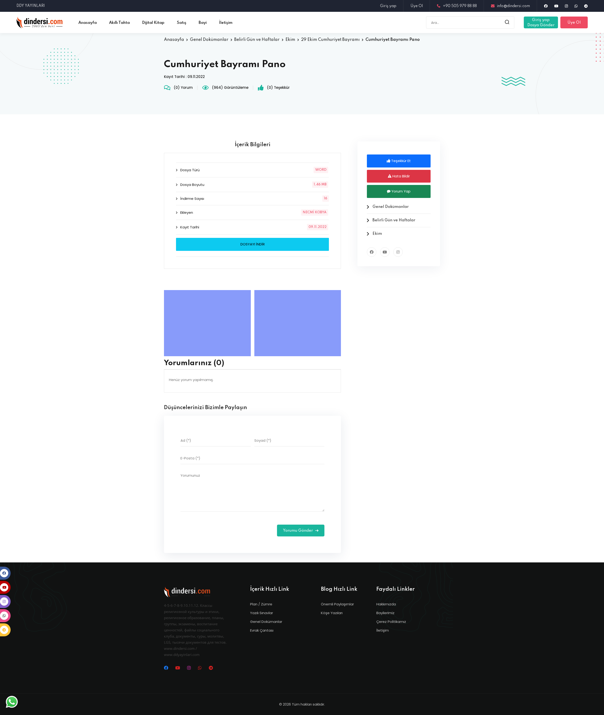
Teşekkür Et (400, 160)
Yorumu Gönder (298, 531)
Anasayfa (174, 40)
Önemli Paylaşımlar (337, 604)
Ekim (290, 40)
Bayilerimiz (385, 612)
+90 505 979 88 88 (460, 6)
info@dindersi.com (513, 6)
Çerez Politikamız (391, 621)
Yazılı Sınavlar (261, 612)
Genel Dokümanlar (209, 40)
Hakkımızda (386, 604)
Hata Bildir (400, 176)
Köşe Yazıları (332, 612)
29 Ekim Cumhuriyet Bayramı (330, 40)
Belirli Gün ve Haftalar (257, 40)
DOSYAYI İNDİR (252, 244)
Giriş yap (388, 6)
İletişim (382, 630)
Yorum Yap (400, 191)
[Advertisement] (208, 323)
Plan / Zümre (261, 604)
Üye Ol (417, 6)
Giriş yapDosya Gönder (540, 22)
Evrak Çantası (261, 630)
